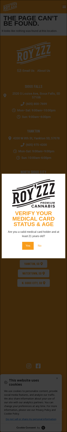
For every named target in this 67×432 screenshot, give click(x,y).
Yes (28, 245)
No (39, 245)
